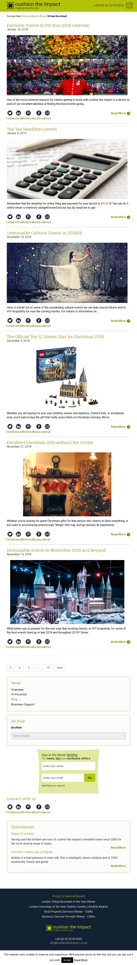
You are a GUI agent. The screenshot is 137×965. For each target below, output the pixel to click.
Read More (118, 847)
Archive (16, 727)
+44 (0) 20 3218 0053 (109, 5)
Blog (42, 16)
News (34, 16)
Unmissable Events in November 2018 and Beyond (56, 550)
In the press (19, 694)
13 (48, 667)
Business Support (23, 704)
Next (59, 667)
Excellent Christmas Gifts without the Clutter (50, 442)
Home (25, 16)
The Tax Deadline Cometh (32, 129)
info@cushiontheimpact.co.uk (68, 943)
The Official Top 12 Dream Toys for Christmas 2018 (55, 336)
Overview (17, 689)
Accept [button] (67, 960)
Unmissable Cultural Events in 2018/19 (44, 232)
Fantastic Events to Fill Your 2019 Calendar (48, 25)
